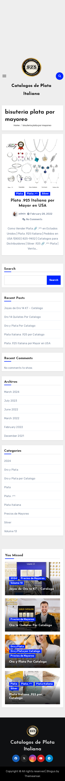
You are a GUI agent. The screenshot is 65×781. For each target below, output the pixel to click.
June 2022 (11, 409)
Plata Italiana (12, 504)
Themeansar (32, 776)
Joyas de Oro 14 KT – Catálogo (23, 308)
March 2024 (12, 391)
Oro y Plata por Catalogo (19, 478)
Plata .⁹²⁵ (32, 193)
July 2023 (10, 400)
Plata (19, 193)
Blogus (51, 771)
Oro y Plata (11, 469)
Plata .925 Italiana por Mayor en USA (27, 343)
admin (22, 213)
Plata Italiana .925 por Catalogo (24, 334)
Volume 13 (10, 531)
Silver (45, 193)
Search (10, 269)
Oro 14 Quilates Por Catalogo (22, 317)
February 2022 (13, 427)
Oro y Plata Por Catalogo (20, 325)
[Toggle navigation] (4, 76)
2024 (7, 460)
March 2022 (12, 418)
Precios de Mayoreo (16, 513)
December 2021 (14, 435)
